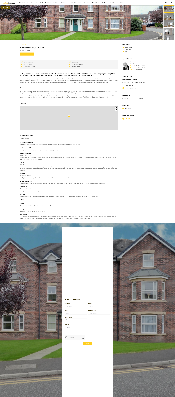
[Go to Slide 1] (169, 9)
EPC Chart (128, 108)
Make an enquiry (26, 54)
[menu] (72, 2)
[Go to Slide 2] (169, 16)
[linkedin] (171, 2)
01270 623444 (129, 85)
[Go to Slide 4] (169, 31)
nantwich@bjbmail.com (131, 88)
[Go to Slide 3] (169, 23)
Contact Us (105, 2)
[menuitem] (24, 2)
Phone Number (92, 310)
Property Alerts (114, 2)
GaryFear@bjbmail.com (139, 69)
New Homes (87, 2)
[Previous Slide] (1, 22)
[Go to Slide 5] (169, 38)
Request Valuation (24, 2)
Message (67, 324)
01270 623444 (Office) (139, 67)
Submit (87, 343)
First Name (67, 303)
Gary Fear (132, 62)
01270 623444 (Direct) (139, 65)
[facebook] (166, 2)
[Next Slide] (161, 22)
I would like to (68, 317)
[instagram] (168, 2)
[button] (32, 2)
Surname (90, 303)
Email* (66, 310)
